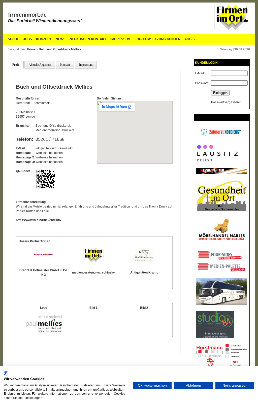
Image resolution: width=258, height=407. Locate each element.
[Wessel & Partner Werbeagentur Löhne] (221, 173)
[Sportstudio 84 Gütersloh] (215, 337)
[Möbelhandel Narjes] (221, 242)
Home (31, 49)
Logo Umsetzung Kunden (157, 39)
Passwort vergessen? (226, 102)
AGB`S (189, 39)
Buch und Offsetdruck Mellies (60, 49)
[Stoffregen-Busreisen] (221, 304)
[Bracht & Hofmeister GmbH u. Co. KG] (44, 256)
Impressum (120, 39)
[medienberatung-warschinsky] (93, 261)
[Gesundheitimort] (221, 211)
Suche (13, 39)
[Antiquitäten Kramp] (144, 261)
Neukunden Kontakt (88, 39)
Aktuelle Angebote (40, 64)
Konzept (44, 39)
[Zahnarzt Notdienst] (221, 137)
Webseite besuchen (49, 153)
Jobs (27, 39)
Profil (15, 64)
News (61, 39)
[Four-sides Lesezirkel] (221, 271)
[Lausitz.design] (217, 161)
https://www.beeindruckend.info (38, 220)
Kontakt (65, 64)
